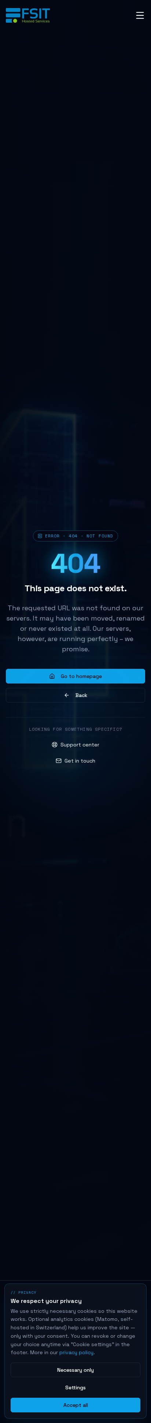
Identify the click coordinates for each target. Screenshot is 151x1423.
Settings (75, 1387)
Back (81, 695)
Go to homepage (81, 676)
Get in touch (80, 760)
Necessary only (75, 1370)
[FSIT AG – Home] (28, 15)
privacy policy (76, 1352)
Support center (79, 744)
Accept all (75, 1405)
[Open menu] (140, 15)
